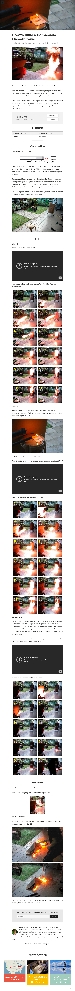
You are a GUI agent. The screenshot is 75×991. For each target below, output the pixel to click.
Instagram (53, 115)
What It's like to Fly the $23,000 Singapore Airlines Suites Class (38, 979)
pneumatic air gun (49, 103)
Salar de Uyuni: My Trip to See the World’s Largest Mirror (61, 979)
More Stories (38, 954)
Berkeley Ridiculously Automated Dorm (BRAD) (34, 929)
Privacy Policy (72, 988)
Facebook (53, 119)
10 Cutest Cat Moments (49, 932)
